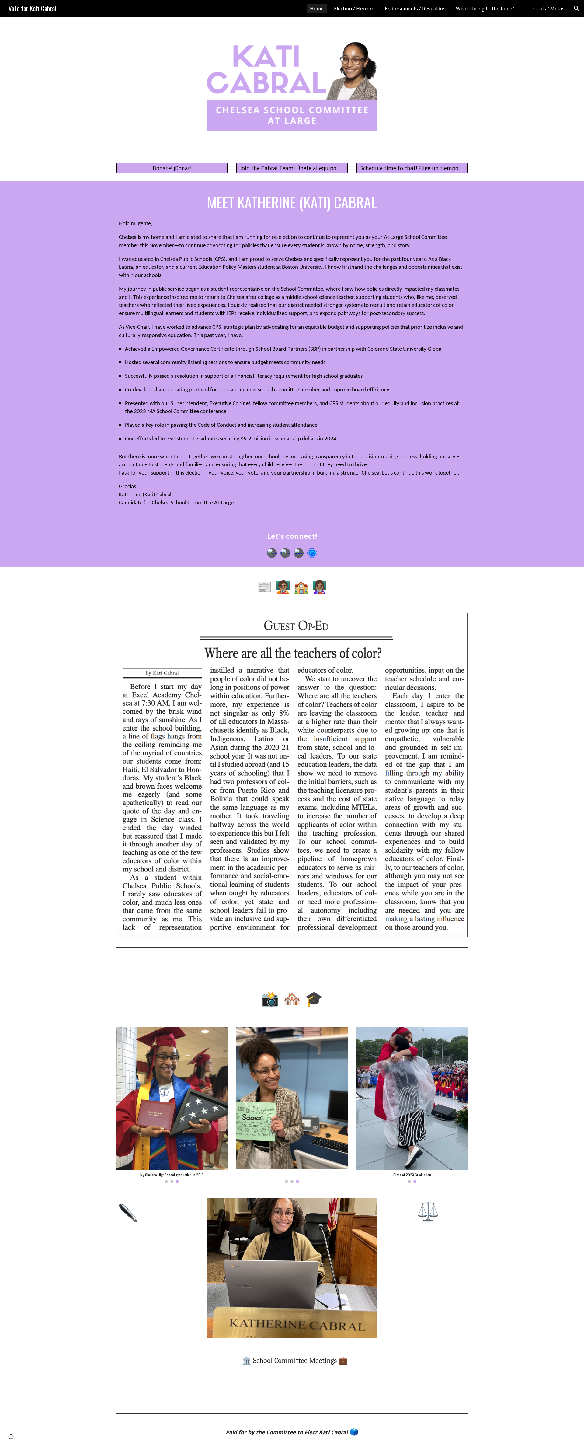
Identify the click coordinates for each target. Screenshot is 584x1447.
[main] (292, 201)
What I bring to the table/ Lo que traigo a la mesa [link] (491, 8)
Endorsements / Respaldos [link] (415, 8)
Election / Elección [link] (354, 8)
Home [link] (317, 8)
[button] (576, 8)
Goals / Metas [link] (549, 8)
